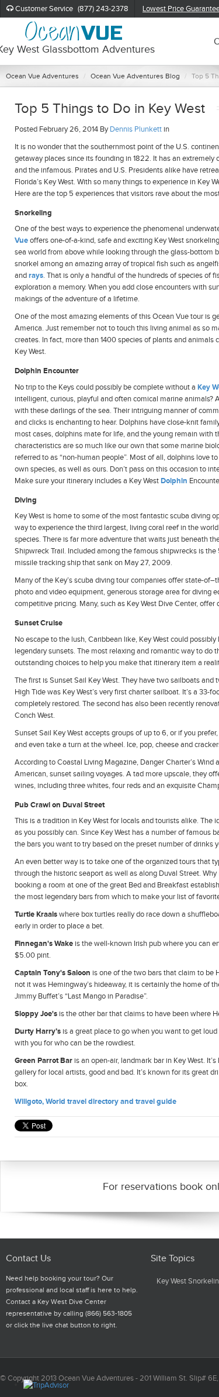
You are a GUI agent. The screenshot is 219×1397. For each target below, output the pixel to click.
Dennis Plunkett (136, 129)
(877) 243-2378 (103, 8)
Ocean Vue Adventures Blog (135, 76)
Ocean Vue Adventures (42, 76)
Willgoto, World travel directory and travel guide (95, 1101)
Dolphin (175, 480)
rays (36, 275)
